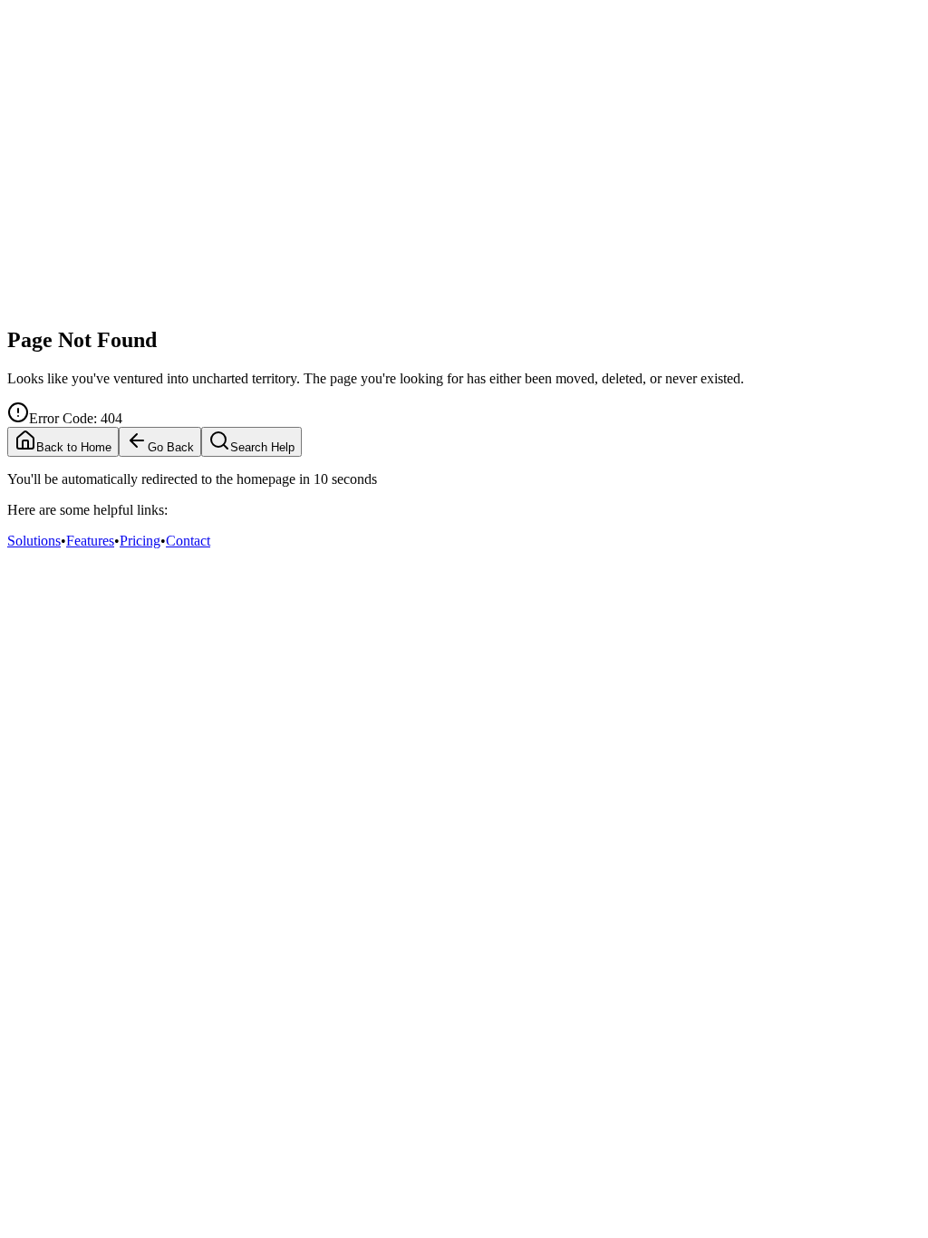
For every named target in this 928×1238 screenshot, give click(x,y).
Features (90, 540)
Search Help (262, 447)
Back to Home (73, 447)
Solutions (34, 540)
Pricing (140, 540)
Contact (188, 540)
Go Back (171, 447)
